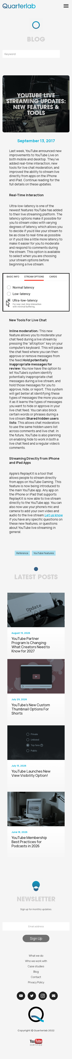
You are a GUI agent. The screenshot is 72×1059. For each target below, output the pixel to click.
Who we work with (36, 961)
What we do (36, 955)
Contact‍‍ (36, 977)
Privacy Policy (36, 982)
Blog (36, 971)
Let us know (54, 515)
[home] (19, 6)
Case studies (36, 966)
